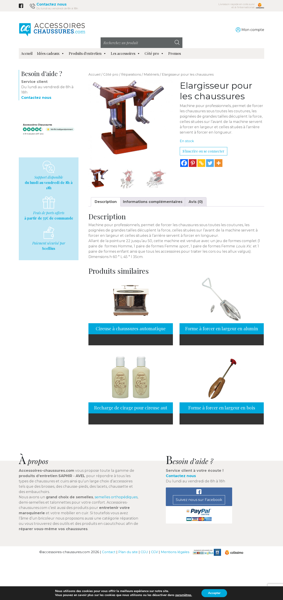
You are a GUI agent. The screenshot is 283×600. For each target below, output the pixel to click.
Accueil (27, 53)
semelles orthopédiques (116, 497)
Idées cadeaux (48, 53)
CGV (154, 552)
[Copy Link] (201, 163)
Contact (108, 552)
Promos (174, 53)
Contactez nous (51, 4)
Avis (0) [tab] (196, 202)
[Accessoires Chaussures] (52, 29)
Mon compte (252, 30)
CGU (144, 552)
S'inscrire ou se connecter (203, 151)
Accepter (214, 593)
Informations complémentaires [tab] (152, 202)
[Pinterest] (193, 163)
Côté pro (152, 53)
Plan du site (128, 552)
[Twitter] (210, 163)
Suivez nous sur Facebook (199, 500)
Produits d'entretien (85, 53)
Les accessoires (123, 53)
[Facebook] (184, 163)
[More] (218, 163)
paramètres (183, 595)
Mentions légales (175, 552)
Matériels (151, 74)
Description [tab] (106, 202)
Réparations (131, 74)
